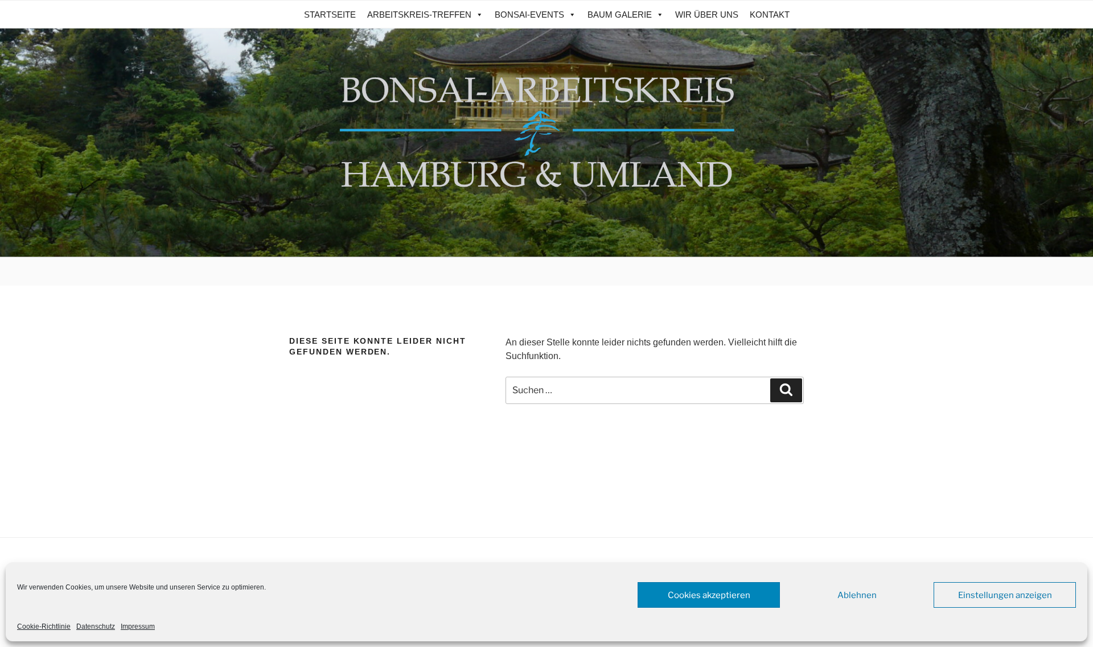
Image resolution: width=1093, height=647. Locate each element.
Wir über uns (706, 14)
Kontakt (770, 14)
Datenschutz (95, 626)
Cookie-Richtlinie (44, 626)
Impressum (138, 626)
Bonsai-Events (529, 14)
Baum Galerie (619, 14)
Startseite (330, 14)
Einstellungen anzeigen (1005, 595)
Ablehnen (857, 595)
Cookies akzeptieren (709, 595)
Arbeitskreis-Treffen (419, 14)
